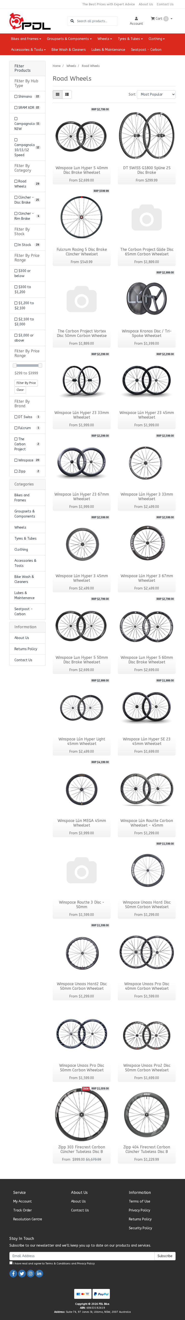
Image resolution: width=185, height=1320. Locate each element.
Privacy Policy (139, 1210)
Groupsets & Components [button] (68, 39)
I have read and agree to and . (54, 1263)
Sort (132, 94)
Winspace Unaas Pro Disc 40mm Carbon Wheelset (146, 986)
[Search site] (72, 21)
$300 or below (22, 273)
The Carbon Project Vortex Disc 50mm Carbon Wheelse (82, 333)
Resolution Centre (27, 1219)
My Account (22, 1201)
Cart (161, 19)
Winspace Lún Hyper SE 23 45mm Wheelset (147, 741)
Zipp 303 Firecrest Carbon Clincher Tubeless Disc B (81, 1149)
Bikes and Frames (21, 497)
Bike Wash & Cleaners (69, 50)
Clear (20, 390)
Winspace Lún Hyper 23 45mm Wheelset (146, 415)
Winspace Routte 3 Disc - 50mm (81, 904)
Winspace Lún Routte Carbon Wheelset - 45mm (146, 823)
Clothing (21, 550)
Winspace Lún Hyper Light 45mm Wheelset (82, 741)
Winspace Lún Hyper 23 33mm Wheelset (81, 415)
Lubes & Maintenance (108, 50)
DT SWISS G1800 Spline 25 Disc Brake (147, 170)
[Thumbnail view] (57, 94)
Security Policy (140, 1228)
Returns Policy (25, 649)
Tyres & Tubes (25, 539)
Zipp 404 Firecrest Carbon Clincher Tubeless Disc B (146, 1149)
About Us (146, 4)
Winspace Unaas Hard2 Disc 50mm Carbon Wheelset (82, 986)
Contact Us (165, 4)
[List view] (67, 94)
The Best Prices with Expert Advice (108, 4)
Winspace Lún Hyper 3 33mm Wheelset (147, 496)
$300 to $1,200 (22, 289)
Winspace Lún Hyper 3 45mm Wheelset (82, 578)
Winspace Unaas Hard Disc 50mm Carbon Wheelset (147, 904)
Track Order (22, 1210)
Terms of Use (139, 1201)
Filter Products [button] (22, 68)
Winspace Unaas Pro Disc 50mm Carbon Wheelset (81, 1067)
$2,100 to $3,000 (24, 321)
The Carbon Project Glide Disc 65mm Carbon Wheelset (146, 251)
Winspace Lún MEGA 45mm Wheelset (82, 823)
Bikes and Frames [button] (25, 39)
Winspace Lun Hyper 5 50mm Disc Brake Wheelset (82, 659)
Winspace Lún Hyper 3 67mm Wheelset (147, 578)
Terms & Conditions (58, 1263)
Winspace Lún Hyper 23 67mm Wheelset (81, 496)
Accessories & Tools (25, 563)
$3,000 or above (23, 338)
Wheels (20, 527)
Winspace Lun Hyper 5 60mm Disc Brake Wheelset (147, 659)
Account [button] (136, 24)
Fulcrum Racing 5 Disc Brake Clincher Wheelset (82, 251)
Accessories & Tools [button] (27, 50)
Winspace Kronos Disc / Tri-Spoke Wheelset (147, 333)
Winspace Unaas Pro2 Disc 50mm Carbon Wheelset (146, 1067)
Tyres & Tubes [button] (129, 39)
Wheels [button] (103, 39)
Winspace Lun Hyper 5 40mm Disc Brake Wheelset (82, 170)
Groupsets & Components (24, 513)
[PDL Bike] (30, 21)
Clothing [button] (155, 39)
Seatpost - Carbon (146, 50)
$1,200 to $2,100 (24, 305)
